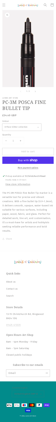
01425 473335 (13, 324)
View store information (17, 184)
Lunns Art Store (30, 416)
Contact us (12, 289)
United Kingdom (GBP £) (26, 394)
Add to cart (28, 151)
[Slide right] (35, 91)
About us (11, 282)
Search (10, 296)
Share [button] (9, 239)
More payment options (28, 168)
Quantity (6, 135)
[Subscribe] (46, 373)
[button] (3, 5)
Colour (5, 121)
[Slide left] (20, 91)
